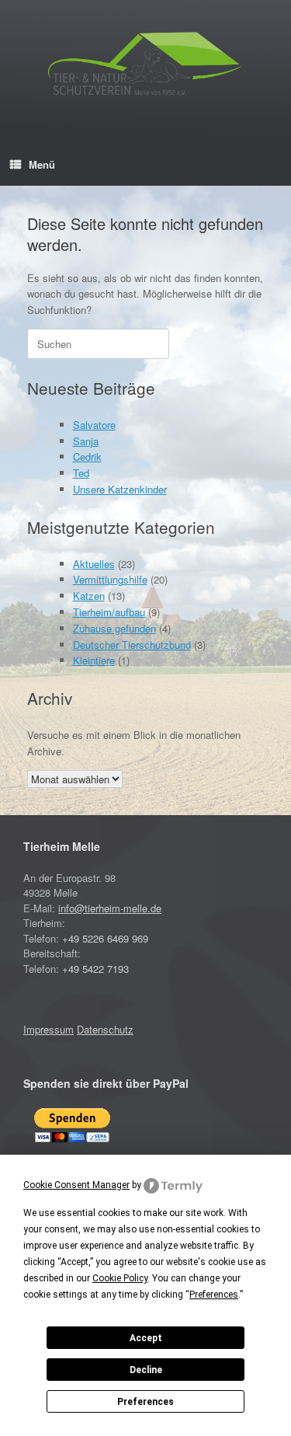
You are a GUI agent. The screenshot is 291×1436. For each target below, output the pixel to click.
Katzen (89, 595)
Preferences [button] (213, 1294)
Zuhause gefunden (114, 628)
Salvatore (94, 424)
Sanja (86, 441)
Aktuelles (94, 563)
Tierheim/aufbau (109, 612)
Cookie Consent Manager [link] (76, 1185)
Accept (146, 1338)
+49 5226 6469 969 (105, 938)
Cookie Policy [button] (119, 1278)
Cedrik (87, 456)
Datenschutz (105, 1029)
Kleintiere (94, 660)
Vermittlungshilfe (110, 579)
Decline (146, 1370)
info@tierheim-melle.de (109, 908)
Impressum (48, 1029)
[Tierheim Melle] (145, 66)
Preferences (145, 1401)
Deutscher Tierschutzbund (132, 644)
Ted (81, 472)
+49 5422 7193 (95, 968)
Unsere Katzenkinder (120, 489)
